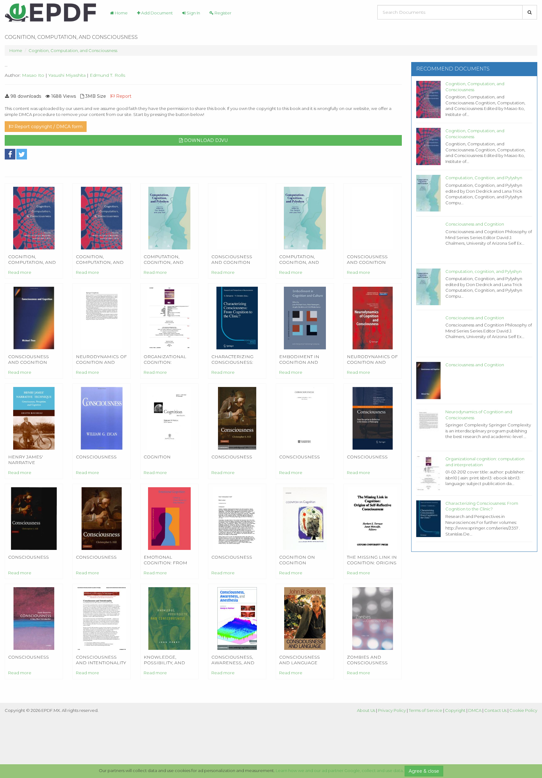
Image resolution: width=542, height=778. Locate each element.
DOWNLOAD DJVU (205, 140)
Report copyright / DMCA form (47, 126)
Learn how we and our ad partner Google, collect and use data (339, 770)
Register (222, 12)
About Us (366, 710)
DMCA (474, 710)
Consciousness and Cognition (474, 224)
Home (121, 12)
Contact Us (495, 710)
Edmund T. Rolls (107, 75)
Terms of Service (425, 710)
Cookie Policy (523, 710)
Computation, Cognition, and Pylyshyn (483, 177)
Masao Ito (33, 75)
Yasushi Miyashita (67, 75)
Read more (19, 272)
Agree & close (424, 771)
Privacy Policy (392, 710)
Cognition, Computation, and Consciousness (73, 50)
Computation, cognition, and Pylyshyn (483, 271)
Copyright (455, 710)
